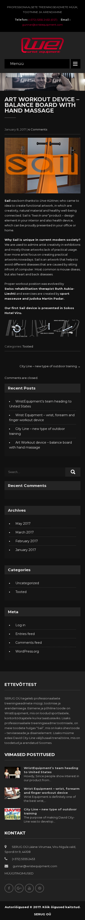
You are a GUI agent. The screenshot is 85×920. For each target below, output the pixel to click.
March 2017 (24, 532)
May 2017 (23, 524)
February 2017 (26, 541)
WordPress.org (27, 651)
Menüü (17, 64)
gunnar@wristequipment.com (42, 24)
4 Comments (37, 129)
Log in (20, 625)
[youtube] (29, 888)
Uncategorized (27, 583)
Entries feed (25, 634)
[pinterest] (39, 888)
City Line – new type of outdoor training (49, 366)
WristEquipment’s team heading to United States (51, 770)
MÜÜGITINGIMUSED (19, 873)
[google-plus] (19, 888)
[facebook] (9, 888)
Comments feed (28, 643)
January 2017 (25, 550)
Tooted (27, 346)
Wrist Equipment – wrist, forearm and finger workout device (52, 790)
